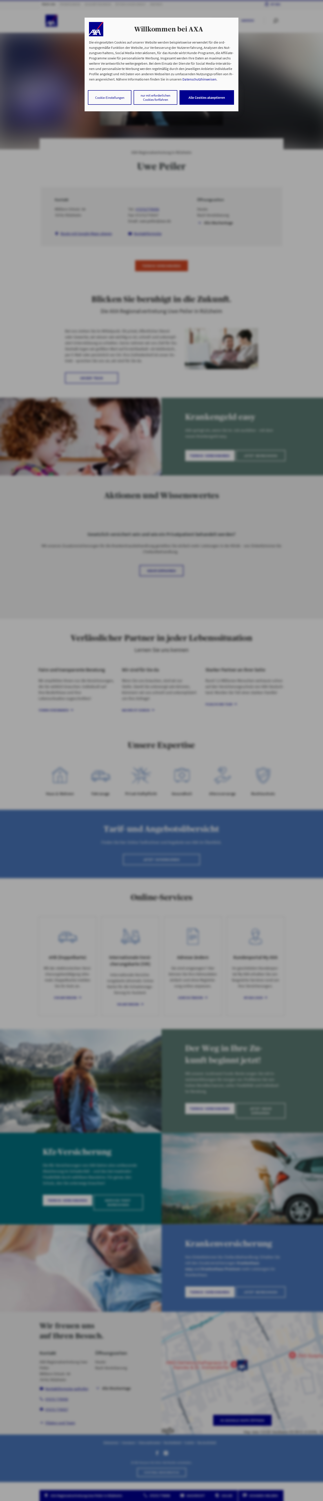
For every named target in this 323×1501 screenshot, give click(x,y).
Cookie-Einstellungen (109, 97)
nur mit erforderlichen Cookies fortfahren (155, 97)
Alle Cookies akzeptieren (207, 97)
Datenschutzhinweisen (199, 79)
